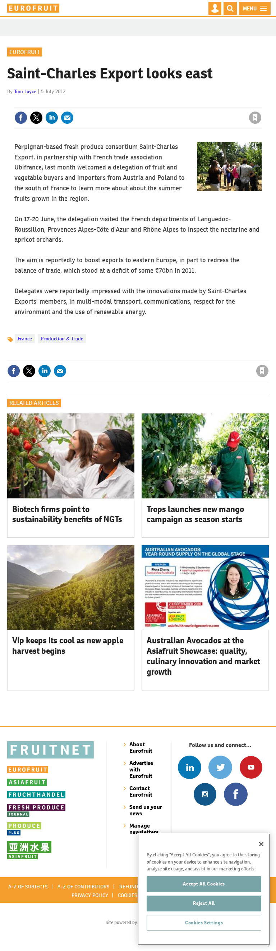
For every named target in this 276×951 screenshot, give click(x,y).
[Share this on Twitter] (36, 117)
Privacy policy (90, 895)
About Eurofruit (140, 748)
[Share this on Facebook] (20, 117)
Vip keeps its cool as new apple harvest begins (67, 645)
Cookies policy (136, 895)
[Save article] (255, 117)
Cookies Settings (204, 923)
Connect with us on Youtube (251, 767)
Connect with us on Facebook (235, 794)
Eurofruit (24, 52)
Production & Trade (62, 338)
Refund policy (137, 886)
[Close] (261, 844)
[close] (261, 103)
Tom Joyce (25, 91)
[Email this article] (67, 117)
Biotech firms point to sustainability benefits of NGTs (67, 514)
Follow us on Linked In (189, 767)
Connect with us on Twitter (220, 767)
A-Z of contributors (84, 886)
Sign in (169, 103)
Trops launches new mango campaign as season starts (195, 514)
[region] (204, 889)
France (25, 338)
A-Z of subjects (28, 886)
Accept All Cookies (204, 884)
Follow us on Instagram (205, 794)
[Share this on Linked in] (51, 117)
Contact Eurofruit (140, 791)
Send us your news (145, 810)
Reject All (204, 903)
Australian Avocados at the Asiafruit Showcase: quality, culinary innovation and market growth (203, 656)
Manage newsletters (143, 829)
